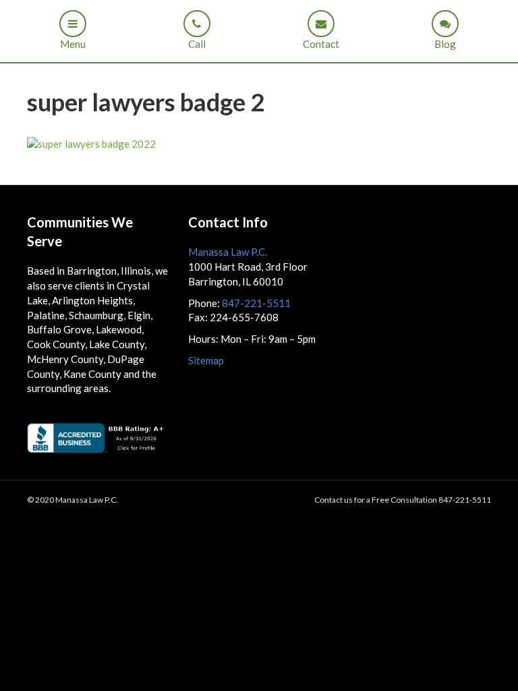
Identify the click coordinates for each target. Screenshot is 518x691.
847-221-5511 (256, 303)
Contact (321, 44)
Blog (445, 44)
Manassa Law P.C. (227, 252)
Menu (73, 44)
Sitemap (206, 360)
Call (197, 44)
